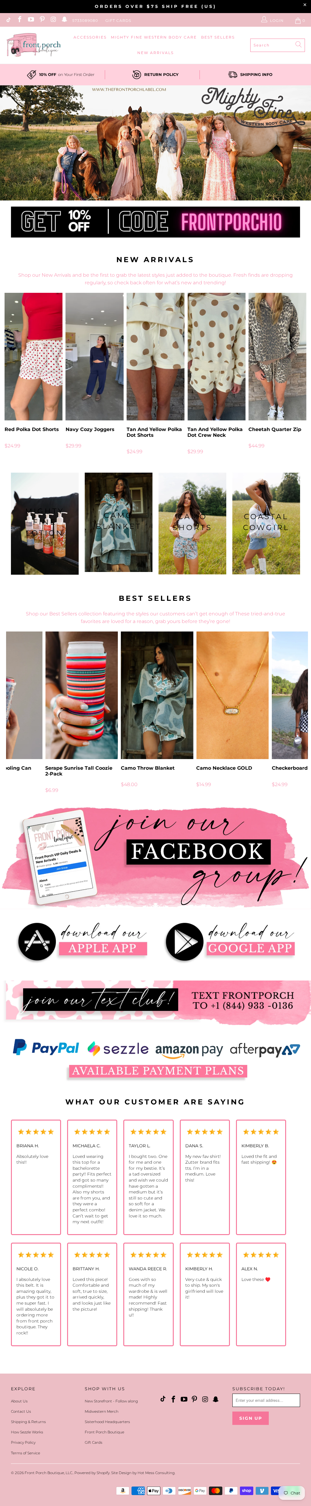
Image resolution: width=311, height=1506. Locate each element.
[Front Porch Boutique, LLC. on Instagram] (53, 20)
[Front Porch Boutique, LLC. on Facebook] (19, 20)
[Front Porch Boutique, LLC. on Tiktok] (8, 20)
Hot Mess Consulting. (156, 1472)
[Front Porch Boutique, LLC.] (33, 45)
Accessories (90, 37)
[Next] (300, 374)
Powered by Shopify (92, 1472)
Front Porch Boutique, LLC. (49, 1472)
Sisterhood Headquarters (107, 1421)
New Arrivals (155, 52)
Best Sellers (218, 37)
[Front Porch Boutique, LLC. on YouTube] (30, 20)
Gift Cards (118, 20)
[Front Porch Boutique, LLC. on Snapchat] (64, 20)
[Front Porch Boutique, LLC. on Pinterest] (41, 20)
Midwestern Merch (101, 1411)
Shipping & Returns (28, 1421)
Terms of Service (25, 1453)
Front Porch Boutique (104, 1432)
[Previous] (10, 374)
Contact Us (21, 1411)
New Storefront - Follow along (111, 1401)
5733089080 (85, 20)
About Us (19, 1401)
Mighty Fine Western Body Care (154, 37)
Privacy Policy (23, 1442)
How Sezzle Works (27, 1432)
